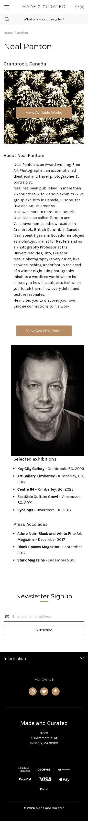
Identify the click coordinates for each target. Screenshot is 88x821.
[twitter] (44, 691)
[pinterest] (56, 691)
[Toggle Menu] (6, 7)
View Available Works (44, 112)
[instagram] (33, 691)
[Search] (4, 19)
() (81, 7)
